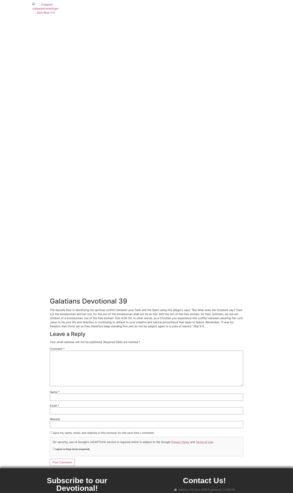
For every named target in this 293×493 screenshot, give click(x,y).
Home (168, 8)
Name (55, 392)
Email (54, 405)
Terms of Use (204, 442)
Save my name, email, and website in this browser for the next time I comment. (103, 432)
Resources (200, 8)
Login (255, 8)
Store (182, 8)
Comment (57, 348)
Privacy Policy (180, 442)
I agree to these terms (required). (72, 449)
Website (55, 419)
